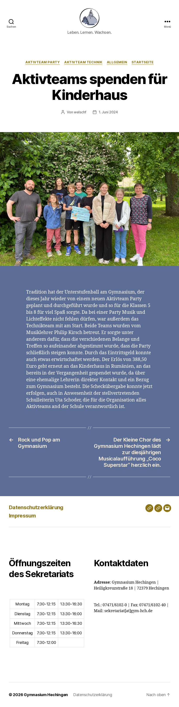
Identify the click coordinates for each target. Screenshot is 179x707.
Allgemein (117, 62)
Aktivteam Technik (83, 62)
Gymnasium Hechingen (46, 694)
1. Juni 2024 (108, 112)
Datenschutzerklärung (36, 507)
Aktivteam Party (42, 62)
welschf (80, 112)
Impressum (22, 515)
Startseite (143, 62)
